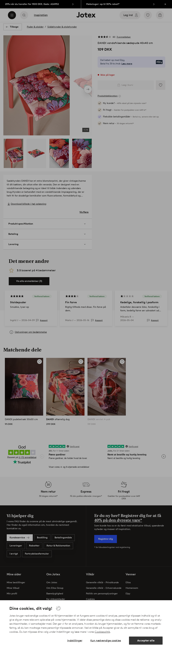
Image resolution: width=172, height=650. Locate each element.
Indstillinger (74, 640)
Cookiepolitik (102, 631)
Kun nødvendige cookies (105, 640)
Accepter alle (146, 640)
